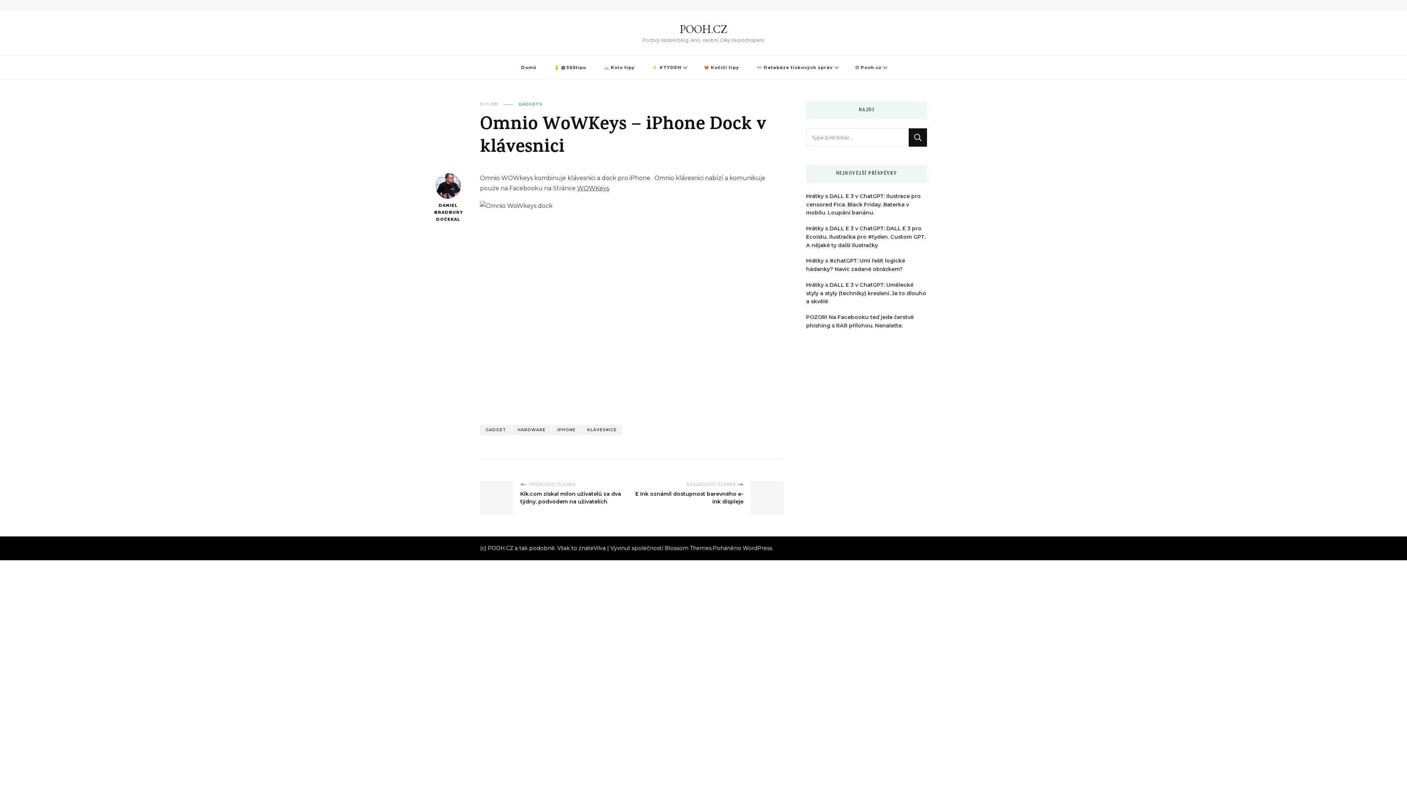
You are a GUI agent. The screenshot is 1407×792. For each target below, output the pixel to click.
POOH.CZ (703, 29)
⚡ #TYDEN (667, 67)
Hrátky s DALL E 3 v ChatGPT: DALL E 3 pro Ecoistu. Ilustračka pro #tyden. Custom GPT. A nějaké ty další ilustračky (866, 237)
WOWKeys (593, 188)
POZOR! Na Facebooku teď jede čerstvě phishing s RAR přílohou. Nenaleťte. (860, 321)
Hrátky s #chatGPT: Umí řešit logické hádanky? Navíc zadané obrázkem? (855, 264)
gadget (495, 430)
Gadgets (530, 104)
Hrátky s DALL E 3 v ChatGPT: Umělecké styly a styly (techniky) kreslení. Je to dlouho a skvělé (866, 293)
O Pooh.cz (868, 67)
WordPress (757, 548)
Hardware (532, 430)
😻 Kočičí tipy (721, 67)
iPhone (566, 430)
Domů (528, 67)
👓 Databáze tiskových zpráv (795, 67)
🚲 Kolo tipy (619, 67)
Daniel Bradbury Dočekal (448, 212)
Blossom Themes (688, 548)
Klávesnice (602, 430)
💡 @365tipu (570, 67)
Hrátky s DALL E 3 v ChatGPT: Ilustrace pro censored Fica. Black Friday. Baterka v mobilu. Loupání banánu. (863, 204)
